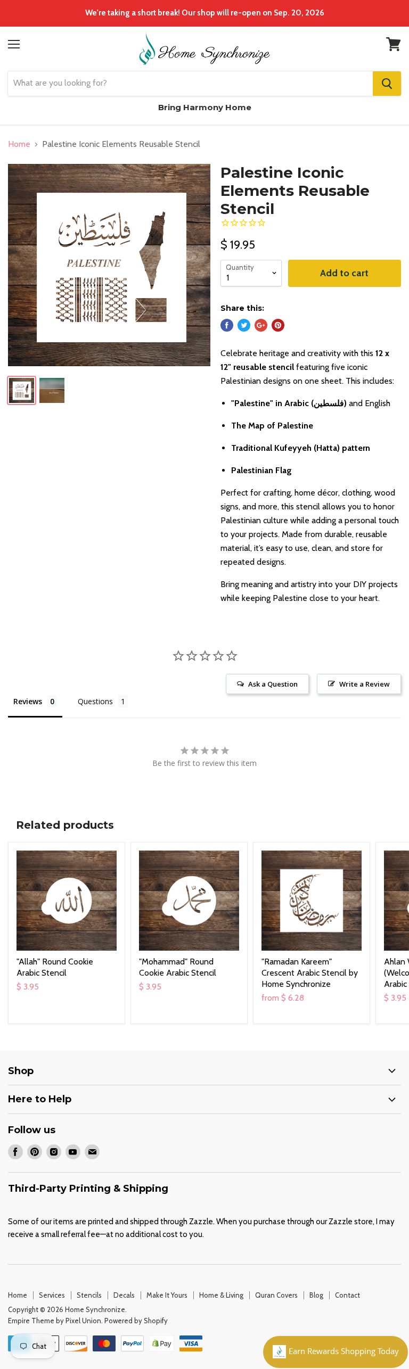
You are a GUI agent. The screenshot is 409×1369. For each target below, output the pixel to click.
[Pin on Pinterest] (278, 325)
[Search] (387, 83)
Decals (124, 1295)
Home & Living (221, 1295)
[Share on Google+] (261, 325)
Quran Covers (276, 1295)
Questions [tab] (95, 701)
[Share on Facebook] (226, 325)
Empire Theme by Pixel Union (54, 1320)
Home (19, 144)
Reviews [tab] (27, 701)
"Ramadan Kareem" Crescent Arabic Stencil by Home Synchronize (309, 972)
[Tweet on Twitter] (244, 325)
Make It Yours (166, 1295)
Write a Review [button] (364, 684)
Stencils (89, 1295)
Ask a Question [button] (273, 684)
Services (52, 1295)
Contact (347, 1295)
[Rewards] (335, 1352)
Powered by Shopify (136, 1320)
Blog (316, 1295)
